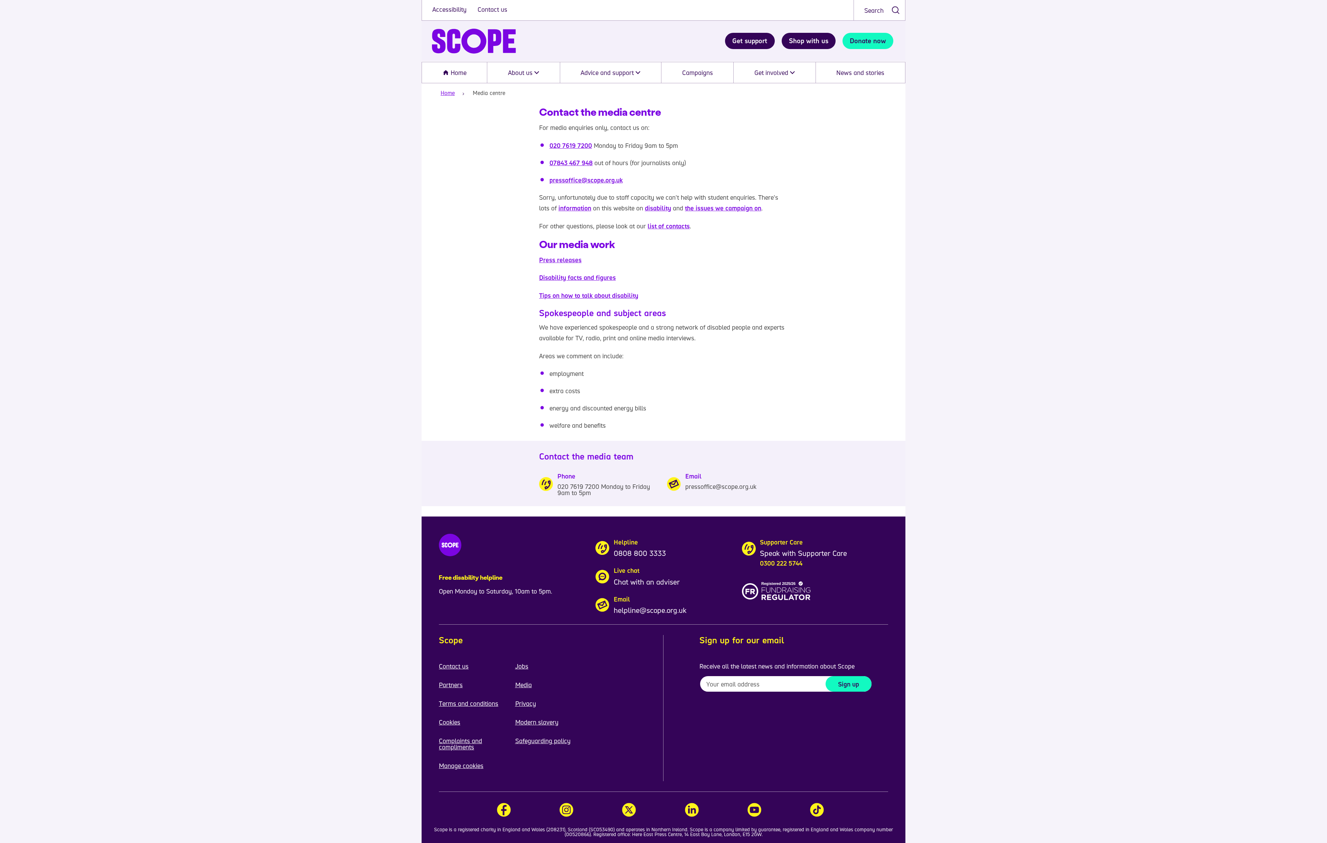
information (574, 208)
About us (521, 72)
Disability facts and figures (577, 277)
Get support (749, 40)
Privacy (525, 703)
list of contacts (669, 226)
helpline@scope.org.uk (650, 610)
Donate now (868, 40)
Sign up (848, 684)
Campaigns (697, 72)
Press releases (560, 260)
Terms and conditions (468, 703)
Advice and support (608, 72)
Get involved (772, 72)
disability (658, 208)
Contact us (492, 9)
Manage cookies (461, 765)
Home (458, 72)
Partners (451, 685)
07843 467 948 (571, 163)
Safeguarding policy (543, 741)
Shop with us (808, 40)
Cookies (449, 722)
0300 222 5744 (781, 563)
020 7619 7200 (570, 145)
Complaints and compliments (460, 744)
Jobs (521, 666)
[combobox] (879, 10)
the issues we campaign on (723, 208)
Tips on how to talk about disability (588, 295)
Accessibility (450, 9)
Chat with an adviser (647, 582)
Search (874, 10)
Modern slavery (536, 722)
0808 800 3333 (640, 553)
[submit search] (895, 10)
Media (523, 685)
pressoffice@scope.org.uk (586, 180)
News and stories (860, 72)
